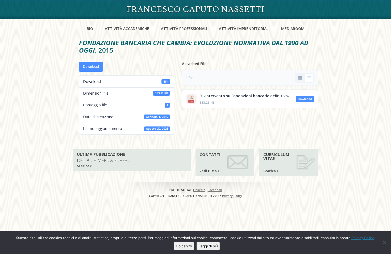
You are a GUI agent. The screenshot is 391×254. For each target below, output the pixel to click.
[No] (384, 242)
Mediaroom (293, 28)
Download (91, 66)
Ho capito (184, 246)
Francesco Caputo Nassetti (196, 9)
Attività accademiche (127, 28)
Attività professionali (184, 28)
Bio (90, 28)
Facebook (215, 190)
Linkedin (199, 190)
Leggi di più (208, 246)
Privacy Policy (232, 196)
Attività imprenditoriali (244, 28)
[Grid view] (300, 78)
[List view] (309, 78)
